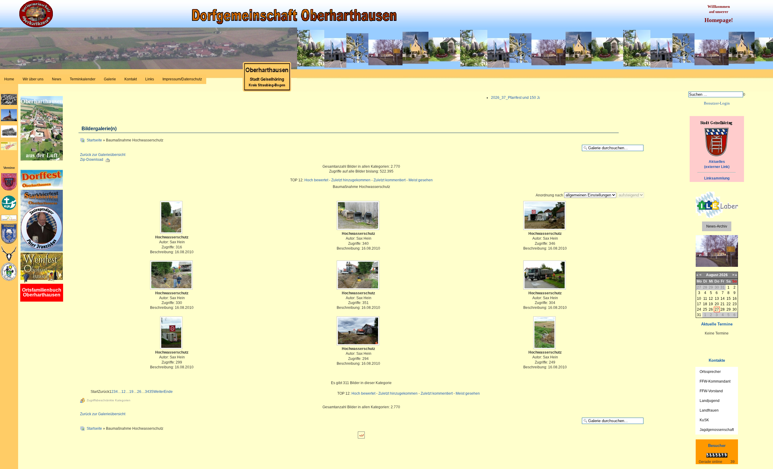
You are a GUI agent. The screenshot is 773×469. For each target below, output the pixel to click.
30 (735, 309)
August (712, 275)
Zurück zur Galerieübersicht (102, 155)
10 (699, 298)
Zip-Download (92, 159)
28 (722, 309)
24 (699, 309)
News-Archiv (716, 226)
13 (717, 298)
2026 (723, 275)
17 (699, 304)
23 (735, 304)
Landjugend (710, 401)
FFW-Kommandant (715, 381)
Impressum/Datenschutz (182, 79)
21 (722, 304)
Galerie (110, 79)
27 (717, 309)
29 (728, 309)
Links (149, 79)
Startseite (94, 140)
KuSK (704, 420)
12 (123, 392)
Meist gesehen (421, 180)
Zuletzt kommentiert (390, 180)
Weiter (158, 392)
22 (728, 304)
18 (705, 304)
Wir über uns (33, 79)
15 (728, 298)
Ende (168, 392)
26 (139, 392)
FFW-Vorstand (711, 391)
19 (131, 392)
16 (735, 298)
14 (722, 298)
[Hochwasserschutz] (172, 218)
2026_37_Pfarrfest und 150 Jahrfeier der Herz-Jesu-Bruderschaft (538, 97)
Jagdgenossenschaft (717, 430)
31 (699, 315)
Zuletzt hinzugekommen (350, 180)
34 (147, 392)
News (56, 79)
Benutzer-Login (717, 103)
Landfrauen (709, 410)
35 (151, 392)
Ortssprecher (710, 372)
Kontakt (130, 79)
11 (705, 298)
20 (717, 304)
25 (705, 309)
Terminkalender (82, 79)
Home (9, 79)
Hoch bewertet (316, 180)
